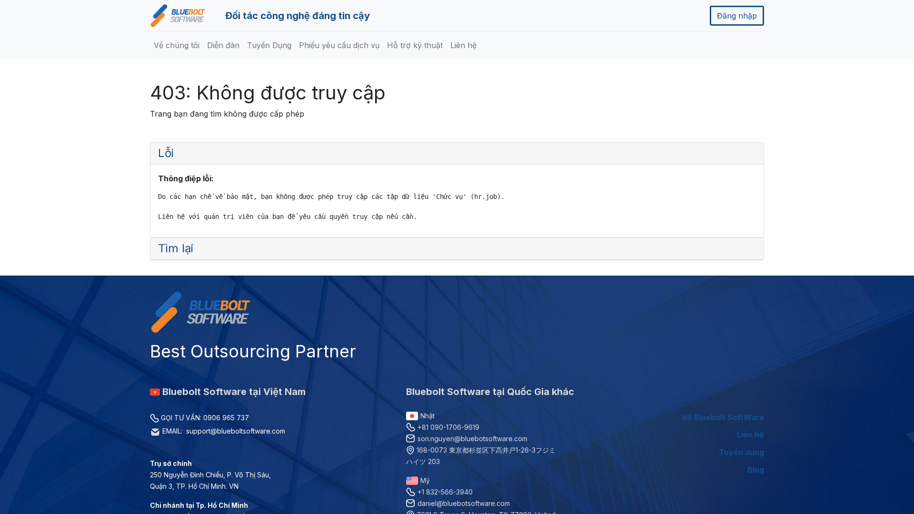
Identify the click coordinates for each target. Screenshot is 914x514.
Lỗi (166, 153)
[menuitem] (176, 45)
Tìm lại (175, 248)
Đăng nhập (737, 15)
